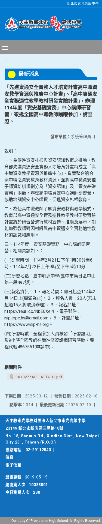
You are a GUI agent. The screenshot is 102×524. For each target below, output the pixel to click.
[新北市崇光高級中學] (41, 23)
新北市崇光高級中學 (83, 3)
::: (5, 59)
